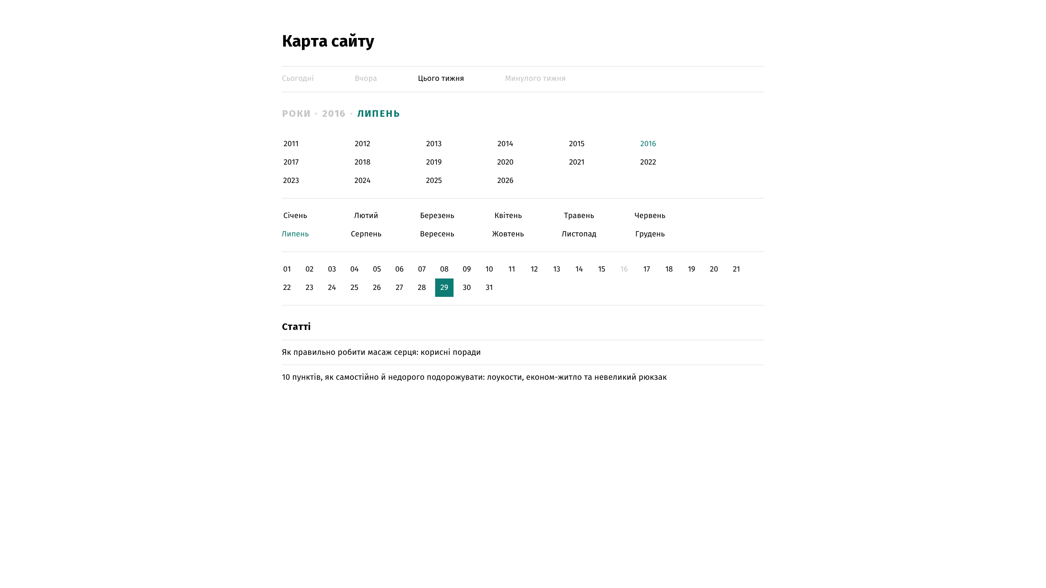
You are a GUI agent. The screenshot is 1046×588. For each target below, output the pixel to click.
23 (309, 287)
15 (602, 269)
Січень (295, 215)
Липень (379, 113)
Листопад (579, 234)
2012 (362, 144)
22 (287, 287)
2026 (505, 180)
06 (399, 269)
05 (377, 269)
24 (332, 287)
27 (399, 287)
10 (489, 269)
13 (557, 269)
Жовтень (508, 234)
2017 (291, 162)
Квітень (508, 215)
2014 (505, 144)
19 (691, 269)
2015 (577, 144)
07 (422, 269)
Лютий (366, 215)
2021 (577, 162)
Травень (579, 215)
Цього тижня (441, 78)
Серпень (366, 234)
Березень (437, 215)
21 (736, 269)
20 (714, 269)
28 (422, 287)
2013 (434, 144)
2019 (434, 162)
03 (332, 269)
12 (534, 269)
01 (287, 269)
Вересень (437, 234)
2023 (291, 180)
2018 (363, 162)
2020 (505, 162)
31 (489, 287)
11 (511, 269)
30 (467, 287)
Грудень (650, 234)
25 (354, 287)
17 (646, 269)
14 (579, 269)
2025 (434, 180)
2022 (648, 162)
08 (444, 269)
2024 (363, 180)
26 (377, 287)
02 (309, 269)
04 (354, 269)
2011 (291, 144)
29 (444, 287)
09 (467, 269)
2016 (334, 113)
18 (669, 269)
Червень (650, 215)
